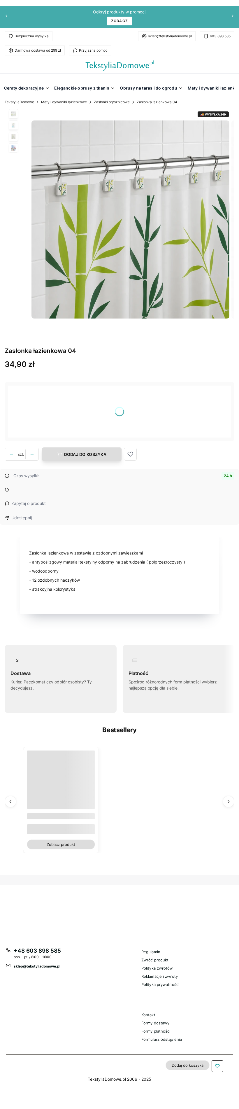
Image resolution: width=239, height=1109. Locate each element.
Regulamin (150, 951)
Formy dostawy (155, 1023)
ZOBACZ (119, 21)
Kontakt (148, 1014)
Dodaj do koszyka (85, 454)
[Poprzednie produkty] (10, 801)
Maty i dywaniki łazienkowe (64, 102)
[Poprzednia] (6, 17)
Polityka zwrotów (157, 968)
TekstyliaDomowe (19, 102)
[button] (130, 454)
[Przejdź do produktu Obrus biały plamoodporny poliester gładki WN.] (61, 785)
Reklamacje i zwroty (159, 976)
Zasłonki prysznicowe (112, 102)
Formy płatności (156, 1031)
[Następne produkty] (228, 801)
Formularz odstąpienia (161, 1039)
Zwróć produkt (154, 960)
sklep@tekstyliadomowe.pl (170, 36)
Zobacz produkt (61, 844)
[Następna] (232, 17)
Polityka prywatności (160, 984)
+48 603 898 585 (37, 950)
